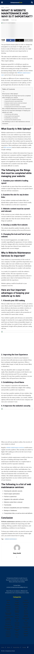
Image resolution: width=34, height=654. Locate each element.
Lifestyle (17, 623)
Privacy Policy (16, 647)
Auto (8, 602)
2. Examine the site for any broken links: (13, 101)
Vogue (26, 631)
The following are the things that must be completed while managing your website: (16, 96)
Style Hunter (26, 618)
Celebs (8, 611)
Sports (26, 611)
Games (17, 606)
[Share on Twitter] (19, 40)
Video (25, 629)
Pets (17, 637)
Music (17, 627)
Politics (26, 600)
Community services (8, 613)
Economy (8, 622)
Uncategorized (26, 627)
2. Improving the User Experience (11, 116)
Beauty (8, 604)
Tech (26, 620)
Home (2, 7)
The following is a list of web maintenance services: (16, 121)
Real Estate (26, 602)
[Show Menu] (2, 2)
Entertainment (8, 626)
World (25, 635)
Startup (26, 613)
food (17, 600)
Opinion (17, 634)
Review (26, 606)
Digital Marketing (8, 619)
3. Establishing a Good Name (11, 117)
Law (17, 620)
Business (8, 606)
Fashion (8, 632)
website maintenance (11, 539)
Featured (8, 634)
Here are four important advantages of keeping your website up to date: (16, 111)
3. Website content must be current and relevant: (15, 103)
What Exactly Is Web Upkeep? (10, 93)
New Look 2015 (17, 630)
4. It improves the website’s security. (12, 119)
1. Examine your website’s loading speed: (14, 99)
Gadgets (17, 604)
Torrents (25, 623)
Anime (8, 600)
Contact (24, 647)
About (8, 647)
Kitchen (17, 618)
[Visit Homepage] (17, 2)
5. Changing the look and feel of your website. (15, 106)
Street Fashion (26, 616)
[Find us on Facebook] (27, 647)
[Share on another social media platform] (28, 40)
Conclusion (5, 123)
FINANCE (8, 636)
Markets (17, 625)
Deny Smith (5, 20)
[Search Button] (32, 2)
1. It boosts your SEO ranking (11, 114)
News (17, 632)
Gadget (17, 602)
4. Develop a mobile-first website (12, 104)
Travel (26, 625)
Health (17, 608)
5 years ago (14, 20)
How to (17, 616)
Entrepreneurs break (8, 629)
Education (8, 624)
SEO (26, 608)
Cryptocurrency (9, 616)
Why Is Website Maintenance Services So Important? (16, 108)
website (7, 7)
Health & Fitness (17, 611)
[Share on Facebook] (10, 40)
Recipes (26, 604)
